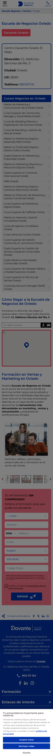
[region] (26, 732)
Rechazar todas (26, 746)
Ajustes (26, 752)
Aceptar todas (26, 739)
